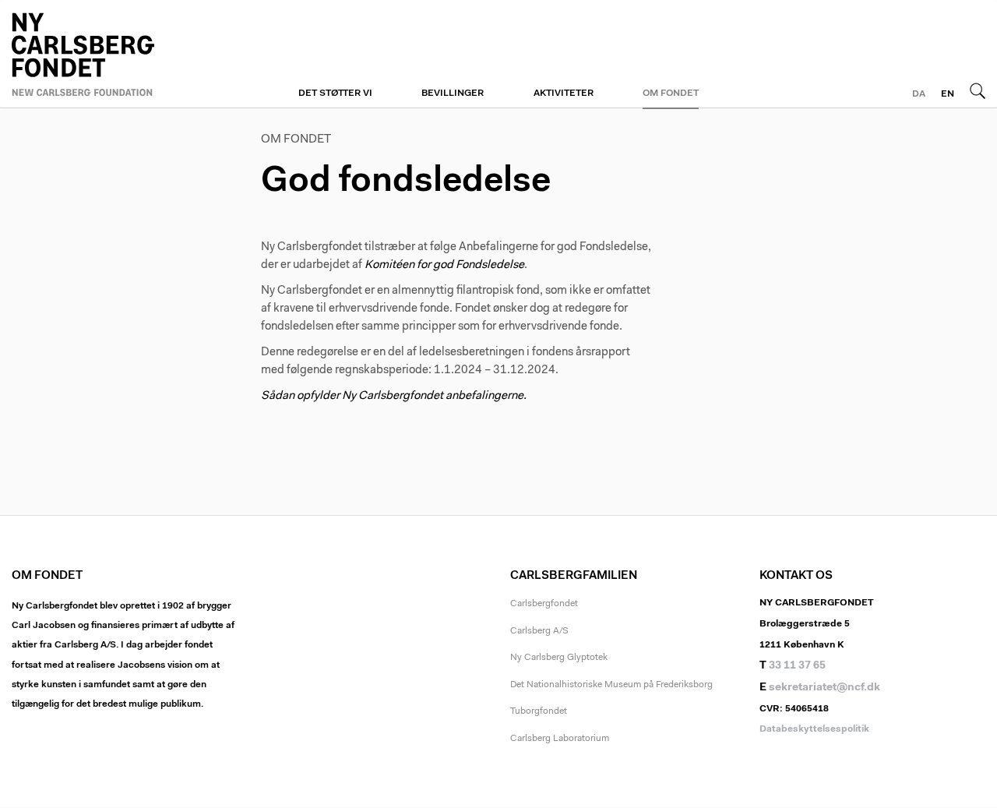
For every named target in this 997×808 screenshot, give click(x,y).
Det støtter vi (335, 93)
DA (918, 94)
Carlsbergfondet (544, 604)
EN (947, 94)
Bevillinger (452, 93)
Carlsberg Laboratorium (559, 738)
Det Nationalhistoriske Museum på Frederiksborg (611, 685)
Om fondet (671, 93)
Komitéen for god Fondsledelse (444, 265)
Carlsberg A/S (539, 631)
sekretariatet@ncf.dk (824, 688)
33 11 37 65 (797, 666)
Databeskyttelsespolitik (814, 729)
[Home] (125, 52)
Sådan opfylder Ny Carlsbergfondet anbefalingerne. (394, 396)
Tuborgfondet (538, 711)
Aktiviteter (564, 93)
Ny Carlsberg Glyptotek (559, 657)
